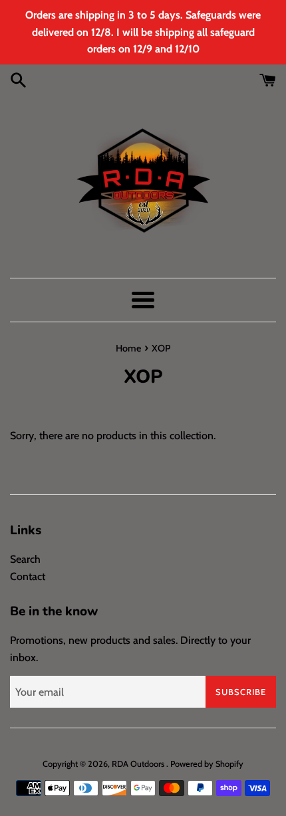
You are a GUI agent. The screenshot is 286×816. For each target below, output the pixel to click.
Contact (27, 576)
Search (25, 559)
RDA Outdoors (139, 764)
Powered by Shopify (206, 764)
